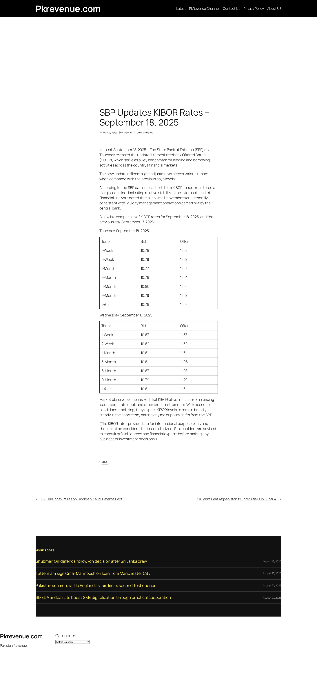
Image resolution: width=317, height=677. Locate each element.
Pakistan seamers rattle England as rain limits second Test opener (96, 585)
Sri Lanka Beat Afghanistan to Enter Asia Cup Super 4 (236, 499)
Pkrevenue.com (68, 9)
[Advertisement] (158, 56)
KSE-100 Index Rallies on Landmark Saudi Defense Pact (81, 499)
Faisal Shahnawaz (122, 132)
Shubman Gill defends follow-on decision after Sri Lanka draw (91, 561)
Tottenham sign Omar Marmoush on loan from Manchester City (93, 573)
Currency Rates (144, 132)
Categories (65, 635)
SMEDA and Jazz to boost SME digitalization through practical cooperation (103, 597)
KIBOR (105, 461)
